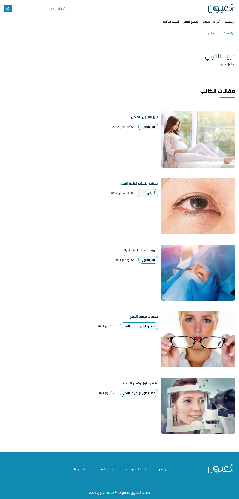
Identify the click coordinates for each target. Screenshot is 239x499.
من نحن (163, 469)
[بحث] (8, 8)
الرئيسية (230, 21)
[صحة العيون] (221, 8)
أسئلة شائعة (171, 21)
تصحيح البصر (191, 21)
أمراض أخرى (147, 193)
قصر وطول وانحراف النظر (139, 326)
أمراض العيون (211, 21)
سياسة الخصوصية (137, 469)
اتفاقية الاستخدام (105, 469)
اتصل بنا (79, 469)
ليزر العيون (148, 126)
